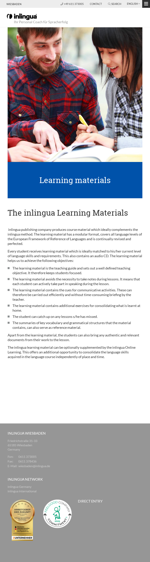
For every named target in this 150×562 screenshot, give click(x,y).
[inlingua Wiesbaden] (22, 16)
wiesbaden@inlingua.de (34, 466)
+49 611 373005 (74, 3)
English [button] (132, 3)
